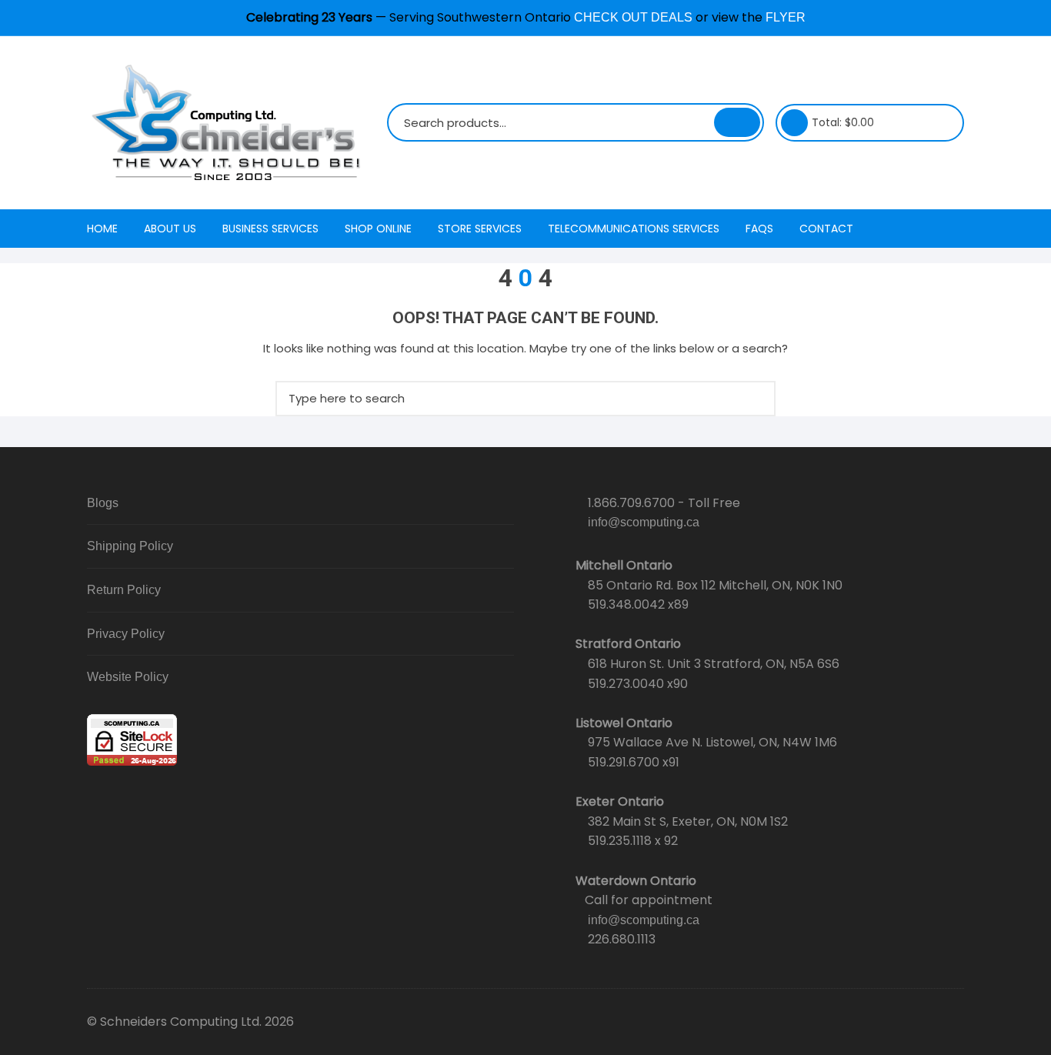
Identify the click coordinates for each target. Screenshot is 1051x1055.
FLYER (786, 17)
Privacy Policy (126, 633)
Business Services (270, 228)
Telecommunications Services (633, 228)
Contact (826, 228)
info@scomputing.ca (643, 522)
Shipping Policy (130, 546)
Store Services (480, 228)
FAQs (759, 228)
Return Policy (124, 589)
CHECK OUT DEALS (633, 17)
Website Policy (127, 676)
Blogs (102, 502)
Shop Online (378, 228)
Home (102, 228)
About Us (170, 228)
